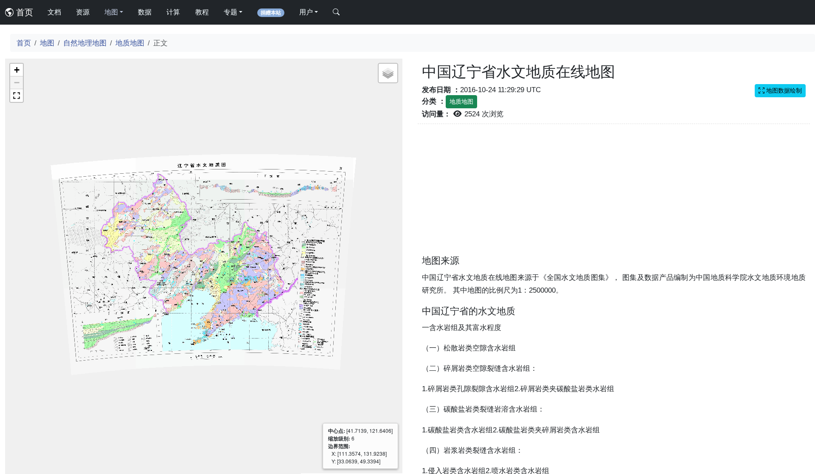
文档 (54, 12)
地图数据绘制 (783, 90)
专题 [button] (230, 12)
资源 (83, 12)
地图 (47, 43)
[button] (16, 70)
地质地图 (129, 43)
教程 (202, 12)
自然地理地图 (85, 43)
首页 (23, 12)
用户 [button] (306, 12)
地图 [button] (111, 12)
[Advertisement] (614, 194)
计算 (173, 12)
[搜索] (336, 12)
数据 (145, 12)
